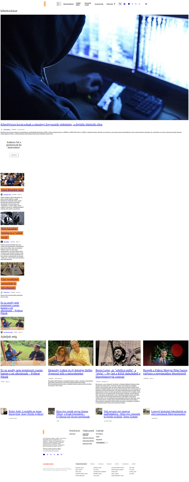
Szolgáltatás (125, 464)
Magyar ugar (88, 4)
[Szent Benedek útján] (12, 179)
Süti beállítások (100, 442)
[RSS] (139, 4)
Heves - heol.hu (96, 475)
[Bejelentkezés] (124, 4)
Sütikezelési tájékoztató (88, 438)
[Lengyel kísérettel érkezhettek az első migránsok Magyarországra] (146, 411)
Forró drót (78, 4)
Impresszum (72, 433)
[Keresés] (120, 4)
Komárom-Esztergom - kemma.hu (117, 469)
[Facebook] (132, 4)
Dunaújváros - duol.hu (97, 467)
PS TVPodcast (99, 433)
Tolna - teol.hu (131, 467)
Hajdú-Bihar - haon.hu (97, 473)
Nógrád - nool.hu (114, 471)
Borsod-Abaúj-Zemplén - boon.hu (82, 473)
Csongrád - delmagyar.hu (80, 475)
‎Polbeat (15, 332)
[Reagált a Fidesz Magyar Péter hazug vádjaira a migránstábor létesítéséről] (165, 353)
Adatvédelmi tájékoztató (86, 434)
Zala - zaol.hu (131, 473)
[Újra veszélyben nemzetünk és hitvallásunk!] (12, 269)
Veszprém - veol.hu (132, 471)
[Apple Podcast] (61, 454)
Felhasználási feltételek (88, 440)
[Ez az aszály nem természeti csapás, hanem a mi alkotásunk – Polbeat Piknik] (12, 323)
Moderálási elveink (87, 443)
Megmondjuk (68, 4)
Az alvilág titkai (13, 418)
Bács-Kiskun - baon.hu (80, 467)
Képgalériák (99, 439)
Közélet (92, 464)
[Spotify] (58, 454)
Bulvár (116, 464)
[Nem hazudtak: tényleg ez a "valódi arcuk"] (12, 218)
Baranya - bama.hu (79, 469)
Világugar (99, 4)
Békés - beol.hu (78, 471)
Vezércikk (14, 194)
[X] (136, 4)
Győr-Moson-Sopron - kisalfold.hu (100, 471)
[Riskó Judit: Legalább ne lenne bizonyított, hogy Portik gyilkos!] (4, 411)
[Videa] (129, 4)
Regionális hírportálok (81, 464)
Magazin (109, 464)
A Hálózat (98, 381)
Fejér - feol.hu (96, 469)
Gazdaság (100, 464)
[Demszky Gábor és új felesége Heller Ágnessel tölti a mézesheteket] (70, 353)
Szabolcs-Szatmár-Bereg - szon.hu (117, 475)
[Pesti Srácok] (49, 4)
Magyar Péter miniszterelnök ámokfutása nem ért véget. (12, 296)
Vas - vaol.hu (131, 469)
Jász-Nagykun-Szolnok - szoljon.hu (117, 467)
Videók (97, 436)
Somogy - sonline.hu (115, 473)
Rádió (133, 464)
